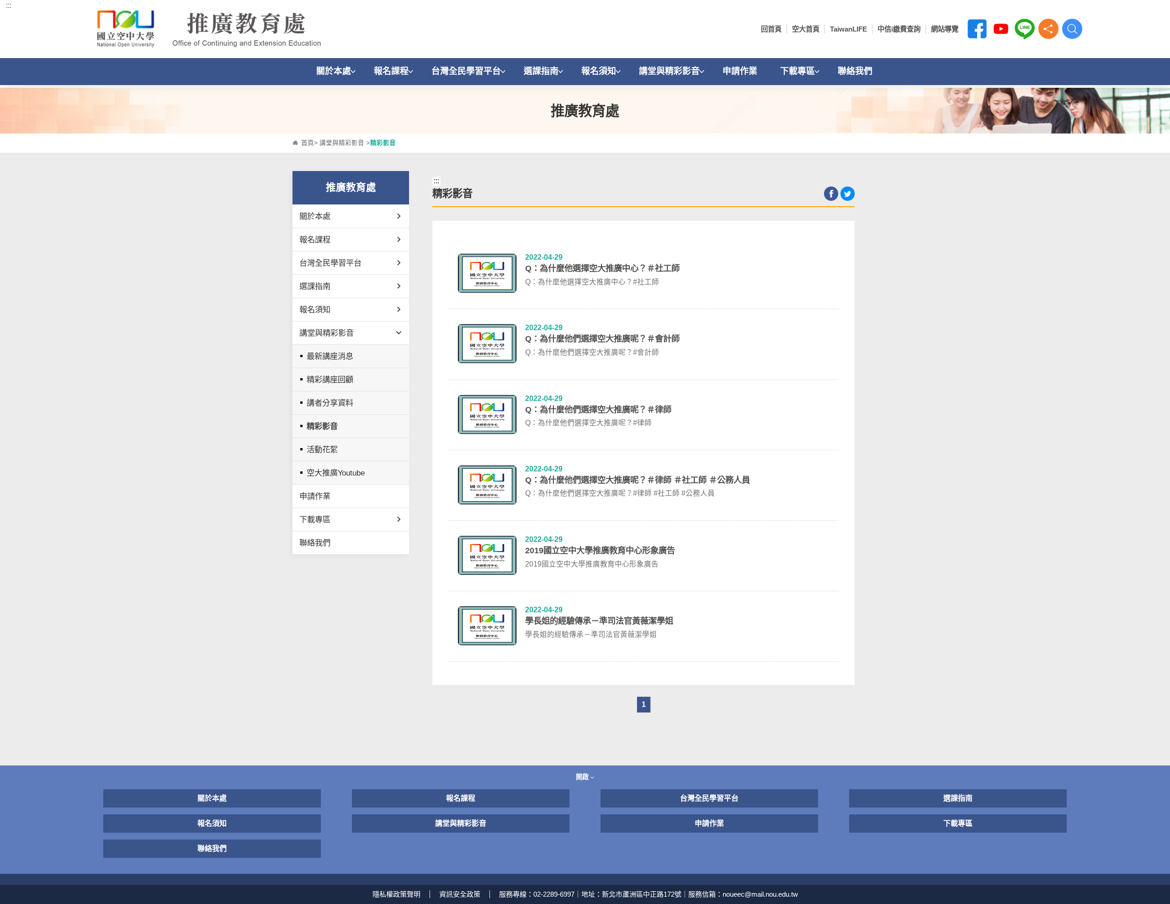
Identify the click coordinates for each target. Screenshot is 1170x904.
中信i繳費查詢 (899, 29)
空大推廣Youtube (336, 472)
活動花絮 (322, 449)
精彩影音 (322, 426)
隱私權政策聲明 (396, 894)
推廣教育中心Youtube (1001, 29)
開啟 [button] (583, 777)
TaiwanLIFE (848, 29)
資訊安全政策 (459, 894)
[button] (1048, 29)
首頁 (307, 142)
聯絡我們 (855, 71)
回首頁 (771, 29)
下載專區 (797, 71)
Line (1025, 29)
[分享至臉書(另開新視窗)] (831, 194)
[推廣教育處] (212, 29)
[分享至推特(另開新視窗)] (847, 194)
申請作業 (740, 71)
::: (8, 5)
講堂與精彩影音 (669, 71)
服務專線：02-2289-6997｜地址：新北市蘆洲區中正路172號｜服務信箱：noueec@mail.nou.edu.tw (648, 894)
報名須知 (598, 71)
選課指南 (541, 71)
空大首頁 (805, 29)
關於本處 (333, 71)
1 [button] (644, 704)
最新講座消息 (330, 356)
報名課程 (391, 71)
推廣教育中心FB (977, 29)
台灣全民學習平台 (466, 71)
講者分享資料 (330, 402)
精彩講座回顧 (330, 379)
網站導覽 (944, 29)
